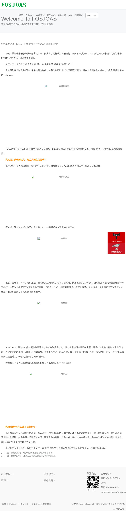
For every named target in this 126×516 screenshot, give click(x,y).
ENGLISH (91, 15)
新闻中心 (51, 15)
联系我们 (79, 15)
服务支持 (62, 15)
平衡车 (21, 347)
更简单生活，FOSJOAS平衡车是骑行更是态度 (31, 453)
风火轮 (45, 165)
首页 (21, 15)
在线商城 (40, 15)
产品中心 (30, 15)
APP (70, 15)
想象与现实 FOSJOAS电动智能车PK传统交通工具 (33, 456)
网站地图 (24, 504)
